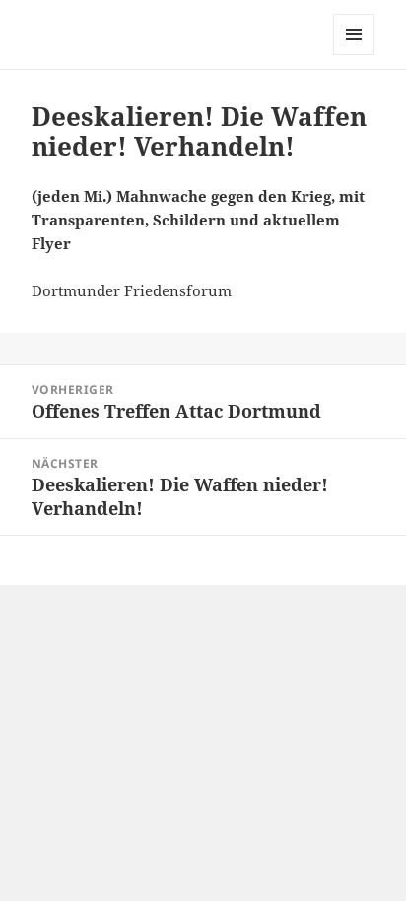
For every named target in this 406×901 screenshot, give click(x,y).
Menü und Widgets (354, 54)
